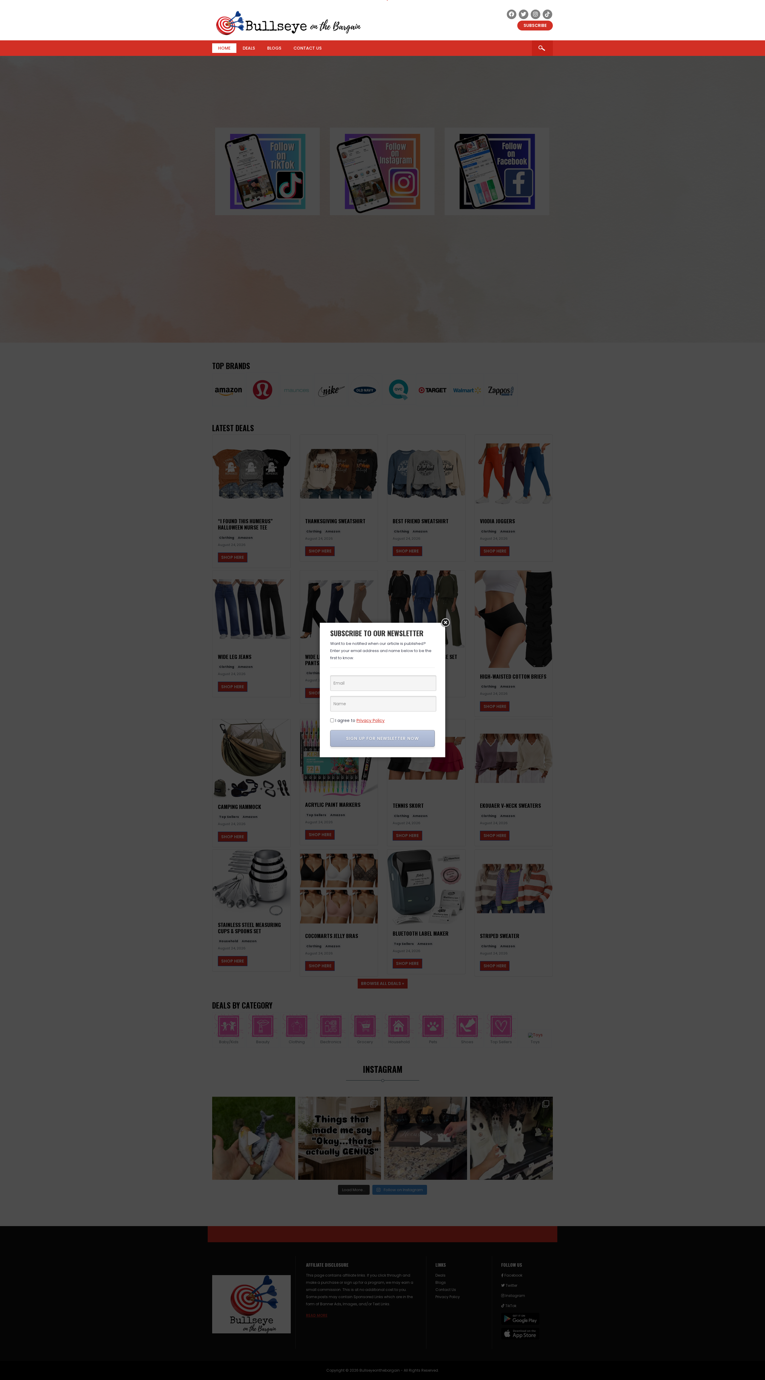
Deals (249, 48)
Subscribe (535, 25)
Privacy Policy (371, 720)
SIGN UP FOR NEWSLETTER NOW (382, 738)
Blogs (274, 48)
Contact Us (307, 48)
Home (224, 48)
